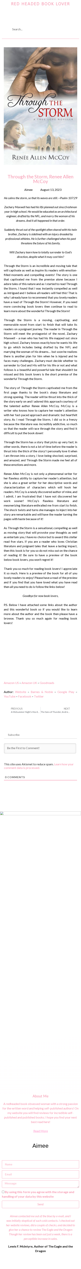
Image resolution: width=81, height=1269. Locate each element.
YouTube (9, 696)
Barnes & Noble (42, 692)
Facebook (24, 696)
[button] (40, 16)
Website (20, 692)
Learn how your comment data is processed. (39, 765)
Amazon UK (29, 683)
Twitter (39, 696)
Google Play (65, 692)
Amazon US (11, 683)
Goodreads (47, 683)
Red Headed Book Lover (40, 4)
